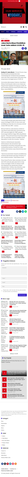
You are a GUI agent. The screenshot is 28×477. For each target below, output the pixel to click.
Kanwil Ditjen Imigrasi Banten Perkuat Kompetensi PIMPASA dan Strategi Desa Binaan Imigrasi (20, 242)
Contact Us (3, 450)
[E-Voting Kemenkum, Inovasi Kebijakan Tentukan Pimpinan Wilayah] (7, 249)
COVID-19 (8, 200)
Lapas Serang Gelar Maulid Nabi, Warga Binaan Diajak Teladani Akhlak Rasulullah (20, 228)
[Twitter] (20, 211)
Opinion (2, 425)
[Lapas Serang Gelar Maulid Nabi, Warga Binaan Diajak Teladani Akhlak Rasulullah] (21, 221)
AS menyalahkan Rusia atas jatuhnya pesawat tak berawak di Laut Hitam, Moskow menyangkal (16, 395)
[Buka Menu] (23, 27)
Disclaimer (3, 453)
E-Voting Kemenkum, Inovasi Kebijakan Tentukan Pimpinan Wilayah (6, 256)
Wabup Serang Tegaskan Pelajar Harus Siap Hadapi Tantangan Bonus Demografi (19, 256)
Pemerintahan (7, 40)
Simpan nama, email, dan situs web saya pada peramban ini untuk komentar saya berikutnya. (14, 290)
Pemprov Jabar (15, 200)
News (2, 40)
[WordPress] (10, 464)
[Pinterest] (7, 464)
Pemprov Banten (5, 442)
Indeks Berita (4, 455)
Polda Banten (5, 438)
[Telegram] (23, 211)
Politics (2, 430)
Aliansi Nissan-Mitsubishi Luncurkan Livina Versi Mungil (15, 384)
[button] (21, 27)
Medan (3, 445)
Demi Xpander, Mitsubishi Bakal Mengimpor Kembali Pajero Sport (16, 378)
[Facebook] (17, 211)
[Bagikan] (25, 48)
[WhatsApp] (25, 211)
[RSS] (15, 464)
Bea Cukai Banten (5, 440)
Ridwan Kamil (5, 202)
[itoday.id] (3, 26)
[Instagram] (13, 464)
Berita (2, 427)
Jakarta (3, 436)
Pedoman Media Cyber (5, 457)
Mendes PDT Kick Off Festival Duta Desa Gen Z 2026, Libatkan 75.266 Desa (7, 228)
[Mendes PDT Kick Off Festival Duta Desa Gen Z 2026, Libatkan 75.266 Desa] (7, 221)
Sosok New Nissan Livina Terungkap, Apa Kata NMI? (15, 389)
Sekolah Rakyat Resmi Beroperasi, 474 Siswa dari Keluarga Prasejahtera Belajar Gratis (7, 242)
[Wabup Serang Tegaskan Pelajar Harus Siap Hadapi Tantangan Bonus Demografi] (21, 249)
